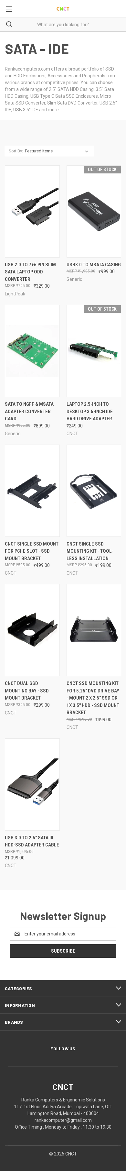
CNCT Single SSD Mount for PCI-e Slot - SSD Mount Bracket (31, 551)
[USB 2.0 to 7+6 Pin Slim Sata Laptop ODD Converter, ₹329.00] (32, 211)
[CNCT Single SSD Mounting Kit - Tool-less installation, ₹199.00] (94, 491)
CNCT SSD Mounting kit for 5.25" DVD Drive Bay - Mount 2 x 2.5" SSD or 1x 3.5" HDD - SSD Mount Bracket (93, 697)
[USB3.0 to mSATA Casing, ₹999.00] (94, 211)
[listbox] (58, 151)
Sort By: (16, 151)
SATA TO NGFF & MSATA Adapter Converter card (29, 411)
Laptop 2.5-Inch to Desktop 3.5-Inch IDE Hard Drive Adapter (90, 411)
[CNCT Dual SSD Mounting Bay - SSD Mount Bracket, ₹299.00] (32, 630)
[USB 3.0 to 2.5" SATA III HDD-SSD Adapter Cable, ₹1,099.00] (32, 784)
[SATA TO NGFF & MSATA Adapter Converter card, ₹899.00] (32, 351)
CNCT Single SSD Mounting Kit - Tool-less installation (90, 551)
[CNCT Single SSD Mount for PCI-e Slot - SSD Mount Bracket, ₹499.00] (32, 491)
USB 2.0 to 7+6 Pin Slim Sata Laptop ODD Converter (30, 272)
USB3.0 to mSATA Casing (94, 265)
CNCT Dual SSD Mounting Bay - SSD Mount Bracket (27, 690)
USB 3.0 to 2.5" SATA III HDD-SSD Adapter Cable (32, 841)
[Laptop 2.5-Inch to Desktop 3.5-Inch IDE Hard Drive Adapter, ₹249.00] (94, 351)
